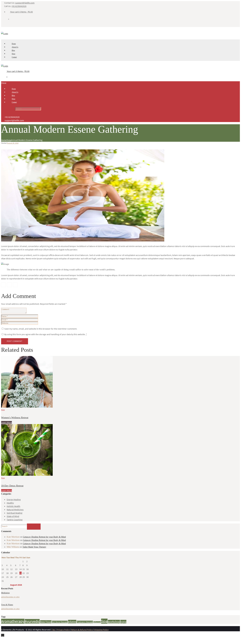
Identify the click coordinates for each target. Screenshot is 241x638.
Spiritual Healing (14, 512)
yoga (123, 621)
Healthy (10, 502)
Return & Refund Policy (82, 629)
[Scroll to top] (2, 635)
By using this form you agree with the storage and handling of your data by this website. (45, 334)
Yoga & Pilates (7, 605)
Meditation (5, 593)
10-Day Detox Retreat (12, 485)
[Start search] (8, 109)
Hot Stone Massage (60, 622)
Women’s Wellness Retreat (14, 417)
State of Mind (13, 516)
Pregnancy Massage (85, 622)
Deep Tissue (45, 621)
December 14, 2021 (13, 597)
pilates (72, 621)
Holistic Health (13, 506)
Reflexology (97, 622)
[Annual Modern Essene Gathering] (82, 240)
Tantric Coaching (14, 519)
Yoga (9, 140)
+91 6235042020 (18, 6)
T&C (54, 629)
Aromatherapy (12, 621)
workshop (114, 621)
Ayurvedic (32, 621)
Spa (104, 621)
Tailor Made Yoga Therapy (34, 547)
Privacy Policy (63, 629)
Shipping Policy (101, 629)
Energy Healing (14, 499)
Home (4, 140)
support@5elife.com (24, 2)
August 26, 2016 (12, 143)
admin (3, 597)
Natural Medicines (15, 509)
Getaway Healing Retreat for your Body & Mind (44, 537)
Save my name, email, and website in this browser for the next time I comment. (40, 328)
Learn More (6, 422)
